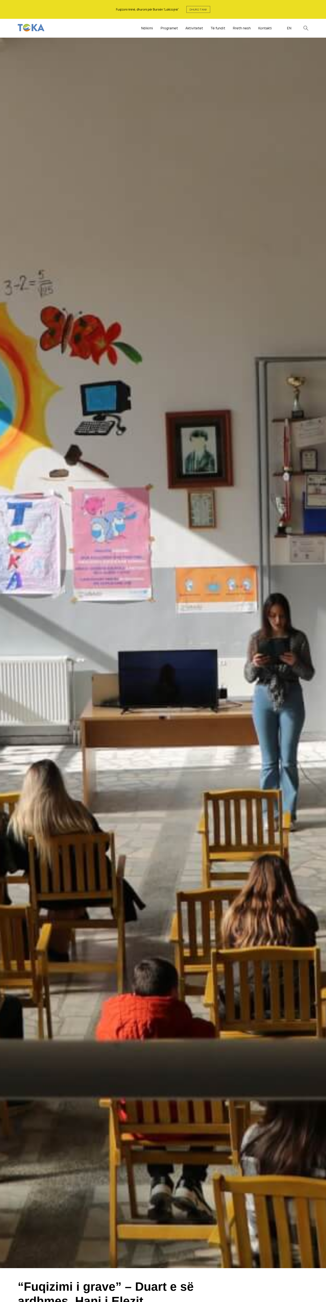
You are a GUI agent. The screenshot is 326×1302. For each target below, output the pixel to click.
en (289, 28)
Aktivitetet (194, 28)
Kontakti (265, 28)
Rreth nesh (242, 28)
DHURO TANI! (198, 9)
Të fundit (218, 28)
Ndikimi (147, 28)
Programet (169, 28)
